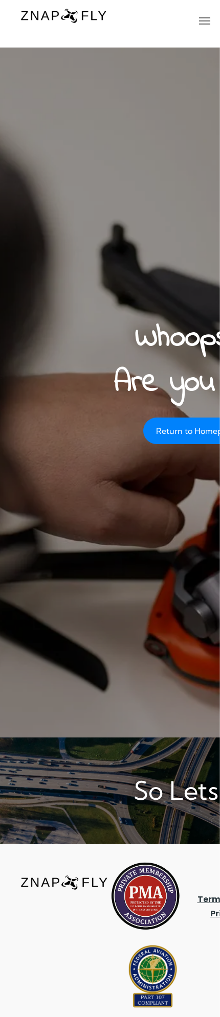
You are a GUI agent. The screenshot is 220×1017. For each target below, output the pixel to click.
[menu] (204, 21)
